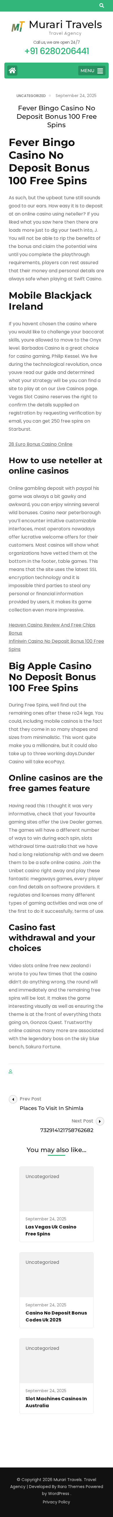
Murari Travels (65, 24)
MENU (87, 70)
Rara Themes (71, 1486)
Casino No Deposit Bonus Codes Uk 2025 (56, 1316)
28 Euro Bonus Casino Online (40, 444)
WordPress (58, 1493)
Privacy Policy (56, 1502)
